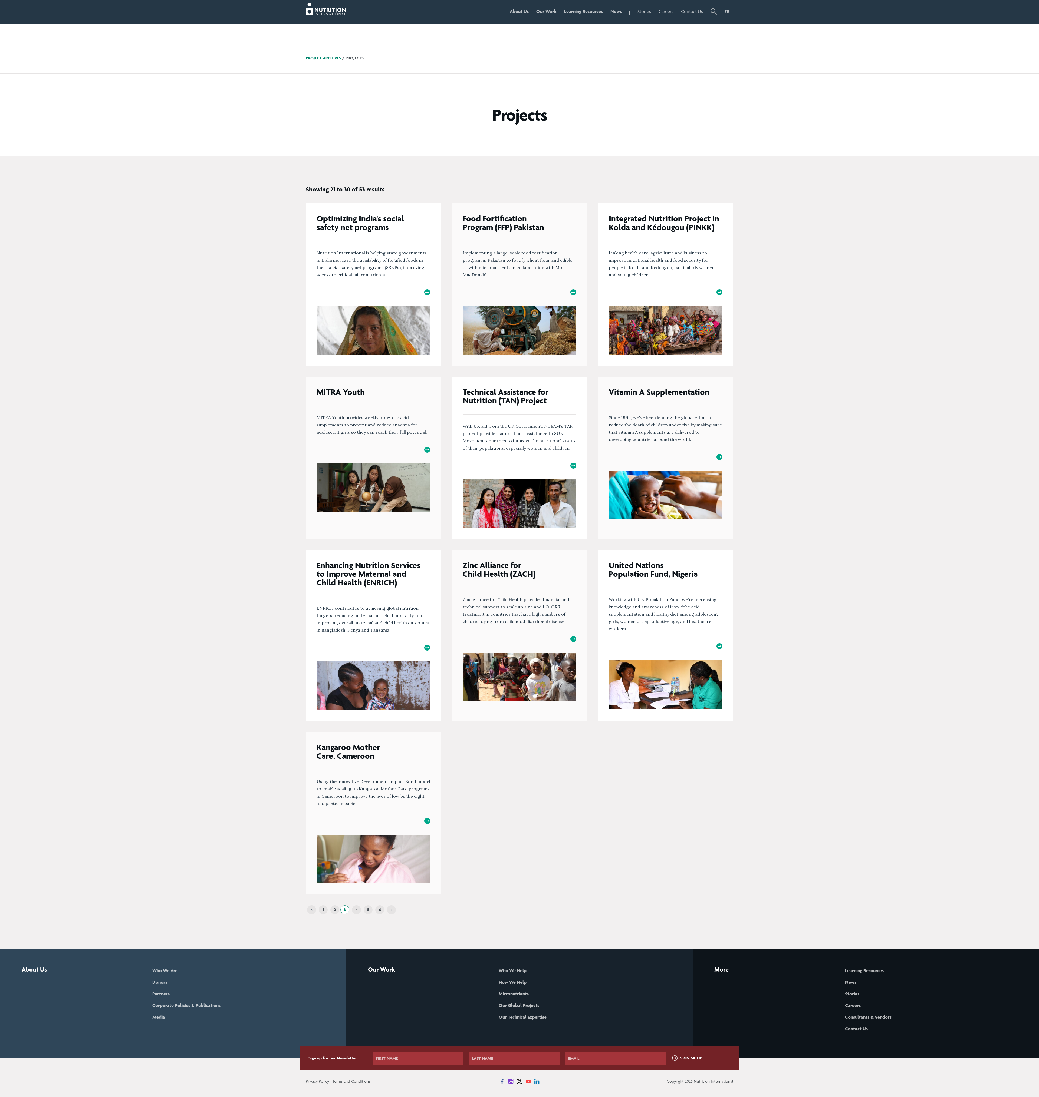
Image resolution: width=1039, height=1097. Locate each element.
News (616, 11)
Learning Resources (583, 11)
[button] (714, 12)
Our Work (546, 11)
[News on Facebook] (502, 1081)
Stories (644, 11)
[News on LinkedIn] (537, 1081)
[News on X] (519, 1081)
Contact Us (692, 11)
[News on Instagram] (511, 1081)
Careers (666, 11)
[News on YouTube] (528, 1081)
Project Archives (323, 58)
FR (727, 11)
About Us (519, 11)
